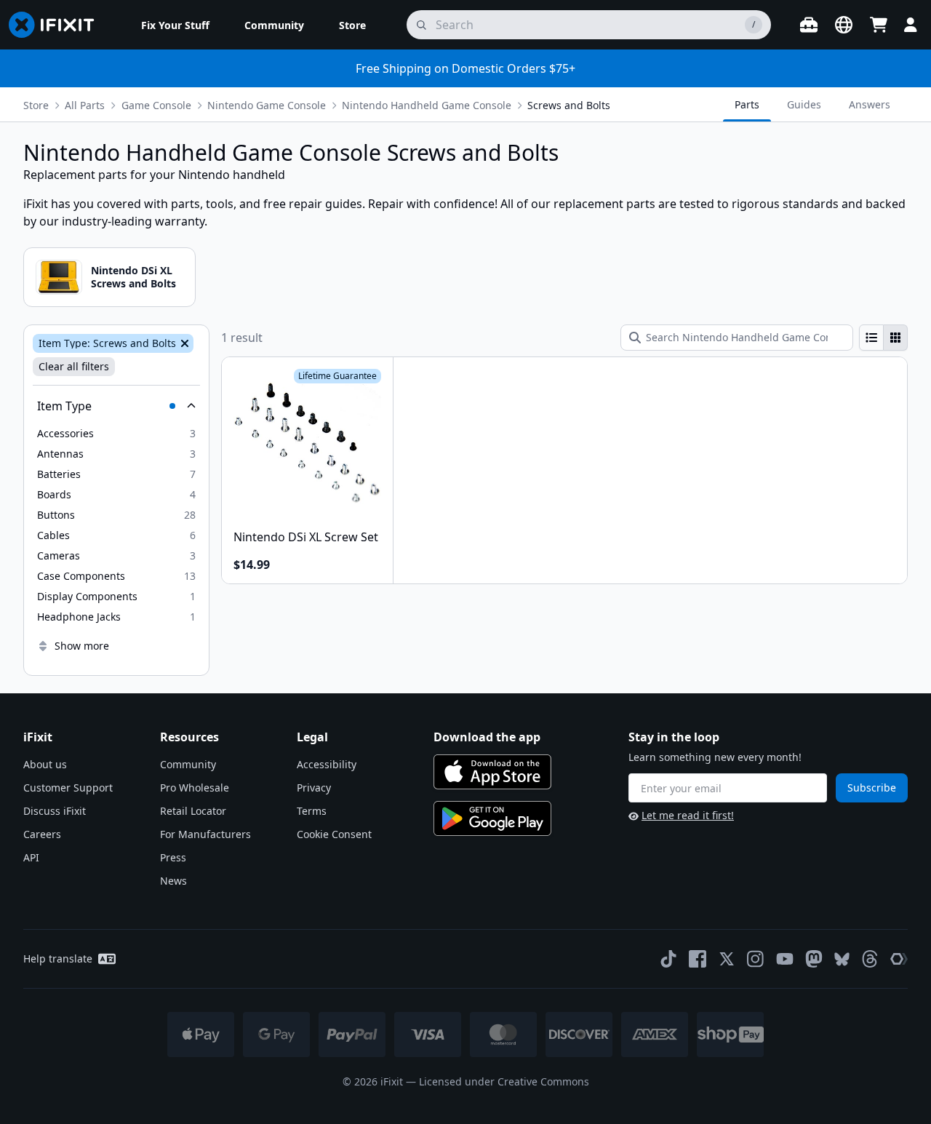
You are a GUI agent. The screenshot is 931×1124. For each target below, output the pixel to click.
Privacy (314, 787)
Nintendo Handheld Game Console (426, 105)
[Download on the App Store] (492, 771)
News (173, 881)
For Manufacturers (205, 834)
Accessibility (326, 764)
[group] (883, 337)
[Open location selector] (843, 24)
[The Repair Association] (899, 959)
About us (45, 764)
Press (173, 857)
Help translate (57, 958)
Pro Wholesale (194, 787)
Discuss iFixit (54, 811)
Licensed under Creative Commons (504, 1081)
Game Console (156, 105)
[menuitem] (175, 24)
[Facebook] (697, 959)
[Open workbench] (808, 24)
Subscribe (871, 787)
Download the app (486, 737)
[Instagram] (755, 959)
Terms (312, 811)
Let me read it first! (688, 815)
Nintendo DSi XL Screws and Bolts (133, 276)
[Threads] (870, 959)
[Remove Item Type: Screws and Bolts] (183, 343)
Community (188, 764)
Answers (869, 104)
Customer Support (68, 787)
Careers (42, 834)
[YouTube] (785, 959)
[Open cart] (878, 24)
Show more (82, 646)
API (31, 857)
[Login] (910, 24)
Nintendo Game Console (266, 105)
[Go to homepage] (57, 25)
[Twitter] (726, 959)
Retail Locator (193, 811)
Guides (804, 104)
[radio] (871, 337)
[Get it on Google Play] (492, 818)
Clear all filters (74, 366)
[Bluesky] (842, 959)
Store (36, 105)
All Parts (85, 105)
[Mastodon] (814, 959)
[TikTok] (668, 959)
